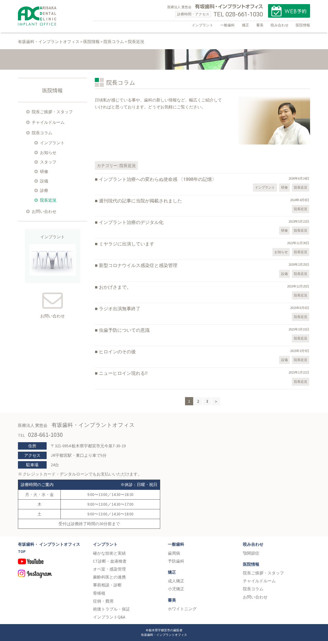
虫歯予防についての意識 (124, 329)
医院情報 (303, 25)
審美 (259, 25)
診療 (44, 190)
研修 (284, 187)
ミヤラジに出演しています (126, 243)
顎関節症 (251, 553)
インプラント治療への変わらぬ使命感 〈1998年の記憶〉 (158, 178)
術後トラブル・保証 (111, 609)
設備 (284, 274)
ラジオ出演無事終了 (119, 308)
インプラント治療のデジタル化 (131, 222)
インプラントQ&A (109, 616)
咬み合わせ (280, 25)
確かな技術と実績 (109, 553)
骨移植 (99, 593)
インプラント (202, 25)
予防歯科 (176, 561)
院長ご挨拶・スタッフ (52, 111)
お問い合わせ (44, 211)
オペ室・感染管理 (109, 569)
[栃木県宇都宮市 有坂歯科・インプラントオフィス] (37, 14)
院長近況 (300, 187)
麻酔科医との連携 (109, 577)
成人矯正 (176, 580)
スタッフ (48, 161)
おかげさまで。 (115, 286)
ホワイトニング (182, 608)
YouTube (51, 564)
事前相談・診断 (107, 584)
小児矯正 (176, 588)
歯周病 (174, 553)
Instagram (51, 575)
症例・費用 (103, 601)
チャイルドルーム (48, 122)
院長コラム (42, 132)
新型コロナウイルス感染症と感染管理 (138, 265)
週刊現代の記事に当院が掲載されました (140, 200)
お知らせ (281, 252)
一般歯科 (227, 25)
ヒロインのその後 (117, 351)
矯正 (245, 25)
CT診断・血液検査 (110, 561)
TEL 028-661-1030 (238, 14)
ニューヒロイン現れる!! (123, 372)
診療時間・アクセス (193, 14)
